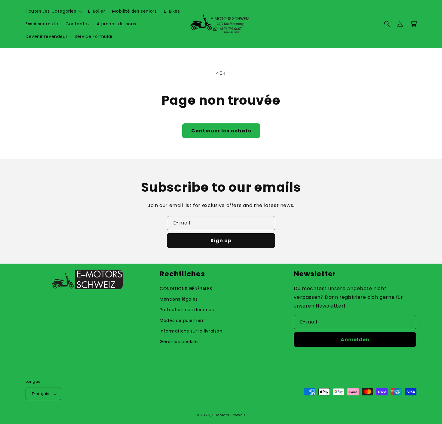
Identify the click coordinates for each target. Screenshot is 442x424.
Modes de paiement (182, 320)
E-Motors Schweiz (229, 415)
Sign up (221, 240)
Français (40, 394)
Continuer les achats (221, 130)
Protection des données (187, 310)
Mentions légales (179, 299)
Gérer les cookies (179, 342)
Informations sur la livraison (191, 331)
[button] (53, 11)
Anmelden (355, 339)
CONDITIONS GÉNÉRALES (186, 289)
